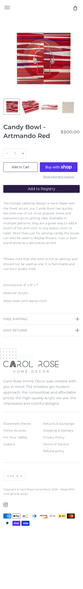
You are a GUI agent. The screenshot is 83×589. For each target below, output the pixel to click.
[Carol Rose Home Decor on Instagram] (5, 504)
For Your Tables (15, 437)
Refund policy (53, 451)
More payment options (58, 176)
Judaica (9, 444)
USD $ (13, 476)
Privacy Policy (53, 437)
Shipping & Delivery (58, 430)
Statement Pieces (17, 424)
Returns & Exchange (58, 424)
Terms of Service (56, 444)
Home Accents (14, 430)
